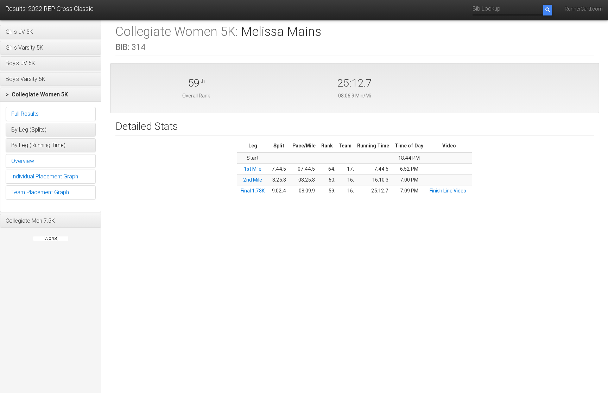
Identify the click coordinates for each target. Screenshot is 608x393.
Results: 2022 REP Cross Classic (49, 9)
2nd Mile (252, 180)
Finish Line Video (448, 191)
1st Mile (252, 169)
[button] (50, 32)
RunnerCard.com (584, 9)
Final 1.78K (253, 191)
